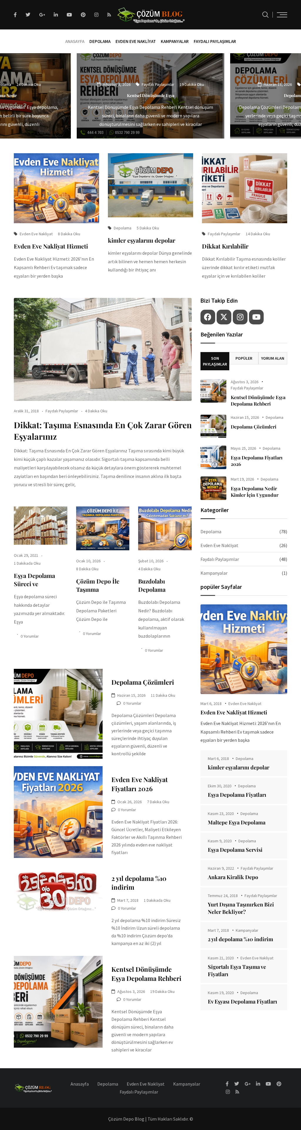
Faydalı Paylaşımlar (215, 41)
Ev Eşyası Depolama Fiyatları (242, 1001)
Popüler (243, 358)
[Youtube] (256, 317)
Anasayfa (74, 41)
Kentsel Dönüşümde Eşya (150, 95)
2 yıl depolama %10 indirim (240, 939)
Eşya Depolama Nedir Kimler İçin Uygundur (254, 491)
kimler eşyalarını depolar (141, 240)
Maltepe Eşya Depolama (236, 822)
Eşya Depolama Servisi (235, 849)
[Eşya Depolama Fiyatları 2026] (213, 457)
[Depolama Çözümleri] (213, 426)
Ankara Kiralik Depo (233, 877)
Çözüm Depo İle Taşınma (97, 585)
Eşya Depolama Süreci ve (34, 579)
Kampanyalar (175, 41)
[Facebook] (207, 317)
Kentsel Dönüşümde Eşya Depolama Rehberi (146, 974)
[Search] (265, 14)
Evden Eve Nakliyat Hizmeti (51, 246)
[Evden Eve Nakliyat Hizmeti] (243, 649)
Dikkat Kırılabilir (225, 246)
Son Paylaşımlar (215, 361)
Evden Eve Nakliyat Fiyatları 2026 (139, 784)
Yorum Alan (272, 358)
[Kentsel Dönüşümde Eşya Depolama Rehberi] (213, 391)
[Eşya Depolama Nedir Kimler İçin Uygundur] (213, 488)
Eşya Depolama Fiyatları (237, 794)
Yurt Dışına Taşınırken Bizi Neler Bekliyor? (241, 908)
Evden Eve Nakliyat (136, 41)
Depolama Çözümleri (142, 682)
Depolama (100, 41)
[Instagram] (240, 317)
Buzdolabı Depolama (151, 585)
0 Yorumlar (30, 636)
